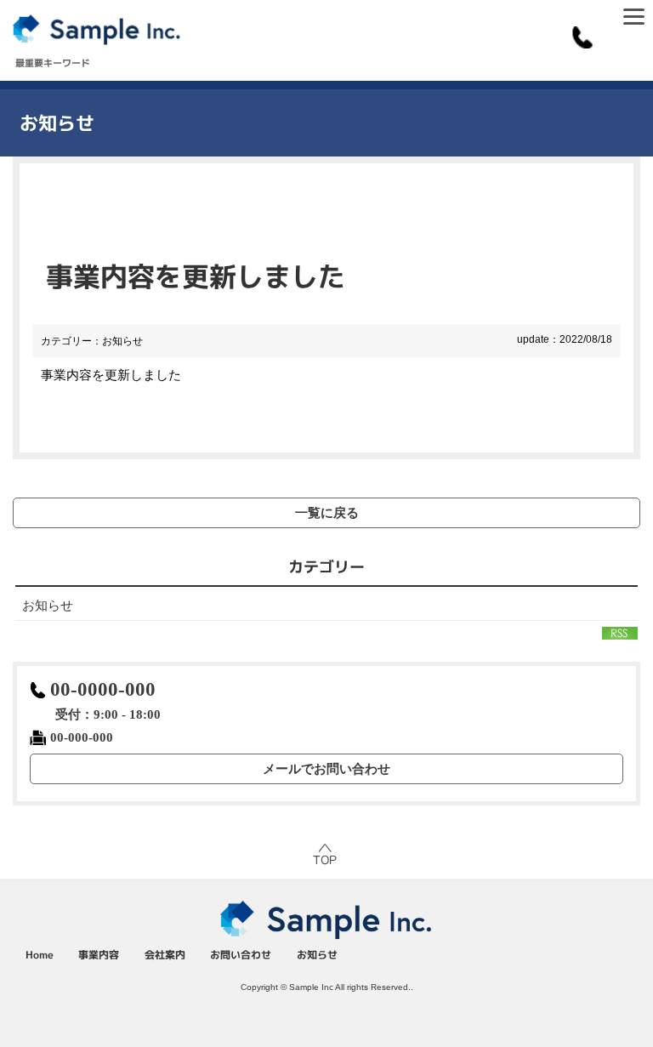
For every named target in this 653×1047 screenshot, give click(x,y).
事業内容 (98, 954)
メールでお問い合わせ (326, 768)
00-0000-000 (103, 689)
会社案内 (165, 954)
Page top (326, 854)
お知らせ (47, 605)
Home (40, 954)
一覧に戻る (327, 512)
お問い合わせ (240, 954)
